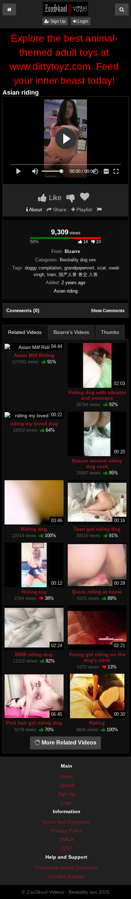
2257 (66, 848)
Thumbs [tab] (110, 332)
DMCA (66, 839)
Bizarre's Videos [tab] (71, 332)
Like (54, 197)
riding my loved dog (34, 423)
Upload (66, 785)
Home (66, 776)
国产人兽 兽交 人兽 (78, 274)
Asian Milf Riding (34, 355)
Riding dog (34, 529)
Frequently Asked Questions (66, 867)
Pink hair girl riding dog (34, 723)
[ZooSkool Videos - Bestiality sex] (65, 8)
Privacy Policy (66, 830)
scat (101, 267)
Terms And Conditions (66, 822)
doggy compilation (43, 267)
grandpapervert (79, 267)
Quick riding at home (97, 592)
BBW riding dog (34, 654)
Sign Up (57, 21)
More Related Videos (68, 743)
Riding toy (34, 592)
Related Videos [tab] (25, 332)
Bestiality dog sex (78, 259)
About (35, 209)
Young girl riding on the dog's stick (97, 657)
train (51, 274)
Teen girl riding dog (97, 529)
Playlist (83, 209)
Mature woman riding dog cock (97, 463)
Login (82, 21)
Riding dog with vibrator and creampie (97, 395)
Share (59, 209)
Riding (97, 723)
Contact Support (67, 876)
